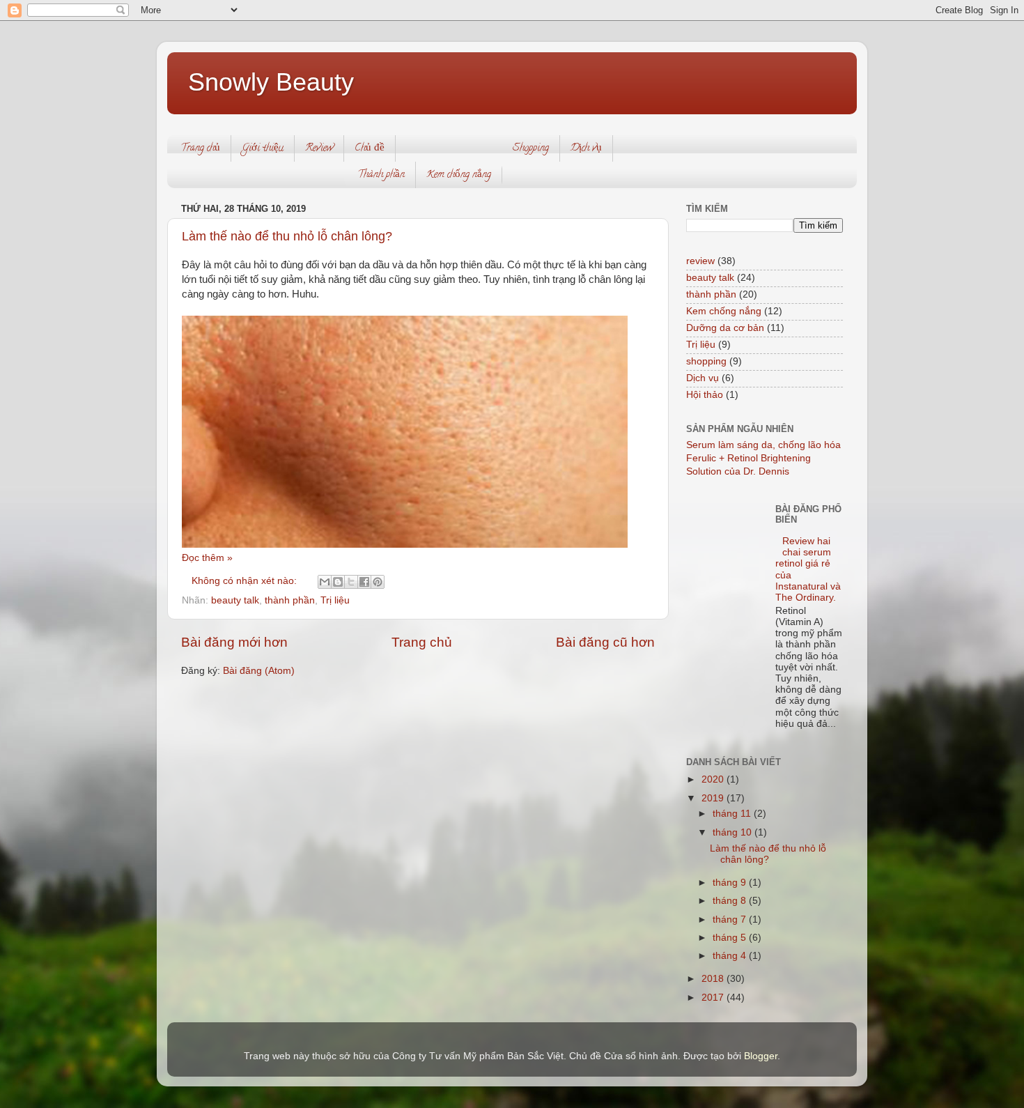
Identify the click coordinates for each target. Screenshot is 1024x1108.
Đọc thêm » (207, 558)
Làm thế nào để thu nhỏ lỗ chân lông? (287, 236)
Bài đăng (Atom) (259, 670)
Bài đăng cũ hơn (605, 642)
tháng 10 (733, 832)
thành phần (290, 600)
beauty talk (235, 600)
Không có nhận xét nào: (246, 581)
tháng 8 (731, 900)
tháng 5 (731, 937)
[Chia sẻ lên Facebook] (364, 582)
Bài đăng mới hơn (234, 642)
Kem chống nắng (458, 175)
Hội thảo (704, 395)
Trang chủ (200, 149)
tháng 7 (731, 919)
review (700, 261)
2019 (714, 798)
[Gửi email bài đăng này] (325, 582)
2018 (714, 979)
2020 (714, 779)
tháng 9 (731, 882)
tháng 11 (733, 813)
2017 (714, 997)
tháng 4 (731, 956)
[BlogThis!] (338, 582)
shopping (706, 361)
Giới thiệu (263, 149)
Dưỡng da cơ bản (725, 328)
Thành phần (381, 175)
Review (319, 149)
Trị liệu (335, 600)
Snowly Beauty (271, 82)
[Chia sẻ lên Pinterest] (378, 582)
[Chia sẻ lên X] (351, 582)
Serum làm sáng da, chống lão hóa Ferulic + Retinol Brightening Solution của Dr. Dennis (763, 458)
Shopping (531, 149)
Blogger (760, 1056)
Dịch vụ (586, 149)
